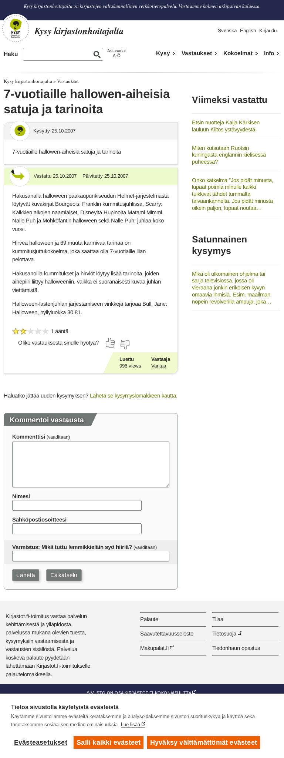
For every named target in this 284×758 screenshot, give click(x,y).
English (248, 30)
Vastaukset (197, 53)
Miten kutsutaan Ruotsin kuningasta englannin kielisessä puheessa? (229, 155)
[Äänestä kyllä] (110, 343)
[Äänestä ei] (124, 344)
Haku (11, 54)
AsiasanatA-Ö (116, 53)
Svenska (227, 30)
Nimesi (21, 496)
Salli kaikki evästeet (109, 742)
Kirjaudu (268, 30)
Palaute (149, 619)
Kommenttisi (28, 436)
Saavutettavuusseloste (166, 633)
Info (269, 53)
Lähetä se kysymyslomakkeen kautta (133, 395)
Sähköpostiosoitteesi (39, 519)
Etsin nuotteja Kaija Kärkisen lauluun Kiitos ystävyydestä (226, 126)
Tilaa (217, 619)
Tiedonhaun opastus (236, 648)
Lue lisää (130, 724)
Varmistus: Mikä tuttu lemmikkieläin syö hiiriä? (72, 547)
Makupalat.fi (154, 648)
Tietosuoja (224, 633)
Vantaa (158, 366)
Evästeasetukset (40, 742)
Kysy (163, 53)
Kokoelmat (238, 53)
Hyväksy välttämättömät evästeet (203, 742)
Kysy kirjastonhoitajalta (28, 81)
